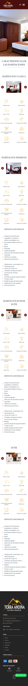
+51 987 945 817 (8, 623)
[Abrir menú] (23, 4)
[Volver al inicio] (8, 4)
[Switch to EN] (20, 4)
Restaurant (7, 642)
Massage (7, 645)
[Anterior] (2, 87)
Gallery (6, 647)
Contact (7, 650)
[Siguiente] (25, 87)
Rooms (6, 640)
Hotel (6, 638)
